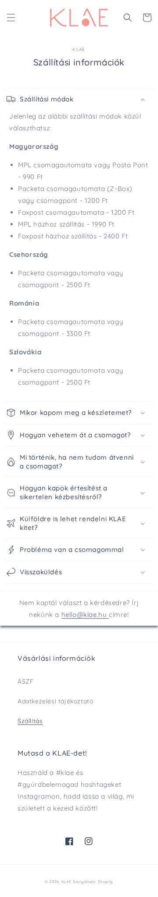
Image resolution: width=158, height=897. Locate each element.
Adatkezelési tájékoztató (55, 701)
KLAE (66, 881)
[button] (11, 17)
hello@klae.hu (85, 614)
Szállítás (30, 721)
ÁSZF (25, 681)
